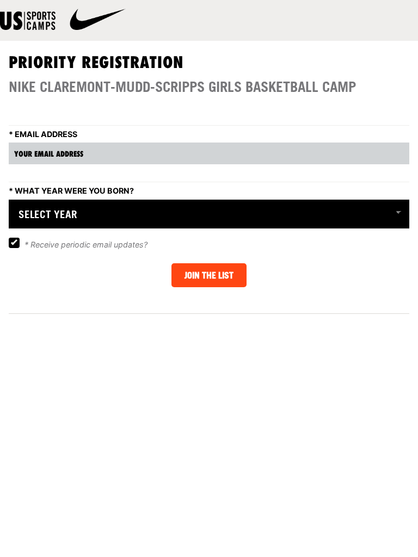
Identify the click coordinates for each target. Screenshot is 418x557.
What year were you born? (71, 190)
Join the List (209, 275)
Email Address (43, 134)
